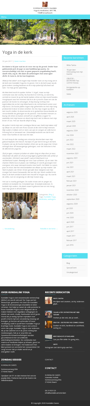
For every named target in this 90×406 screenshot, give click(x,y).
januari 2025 (71, 126)
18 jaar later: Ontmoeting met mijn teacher (75, 72)
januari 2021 (71, 185)
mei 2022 (70, 144)
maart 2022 (71, 149)
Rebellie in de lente (49, 228)
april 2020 (70, 222)
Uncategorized (72, 272)
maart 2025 (71, 121)
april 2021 (70, 172)
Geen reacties (20, 61)
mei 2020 (70, 217)
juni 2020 (70, 213)
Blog (50, 194)
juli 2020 (70, 208)
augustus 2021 (72, 158)
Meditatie (43, 199)
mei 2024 (70, 135)
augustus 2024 (72, 130)
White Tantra (71, 65)
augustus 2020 (72, 204)
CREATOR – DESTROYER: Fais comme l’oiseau (73, 80)
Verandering (8, 228)
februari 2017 (72, 240)
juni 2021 (70, 162)
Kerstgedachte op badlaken (73, 88)
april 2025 (70, 117)
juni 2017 (70, 227)
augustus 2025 (72, 112)
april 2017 (70, 231)
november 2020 (73, 190)
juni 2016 (70, 245)
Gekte (69, 94)
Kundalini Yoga (50, 197)
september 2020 (73, 199)
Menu (3, 17)
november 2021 (73, 153)
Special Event (72, 268)
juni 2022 (70, 140)
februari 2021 (72, 181)
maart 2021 (71, 176)
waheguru (52, 199)
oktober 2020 (72, 194)
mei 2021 (70, 167)
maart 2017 (71, 236)
